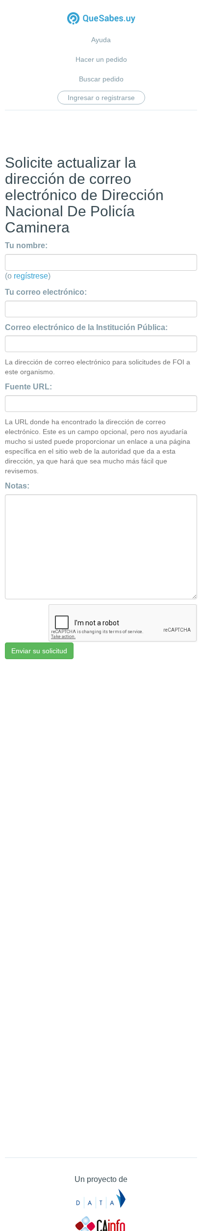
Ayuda (101, 40)
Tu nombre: (26, 245)
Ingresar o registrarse (101, 98)
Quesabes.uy (101, 19)
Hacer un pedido (101, 59)
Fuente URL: (28, 387)
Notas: (17, 486)
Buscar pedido (101, 79)
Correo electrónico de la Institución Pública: (86, 327)
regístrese (31, 276)
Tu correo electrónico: (46, 292)
